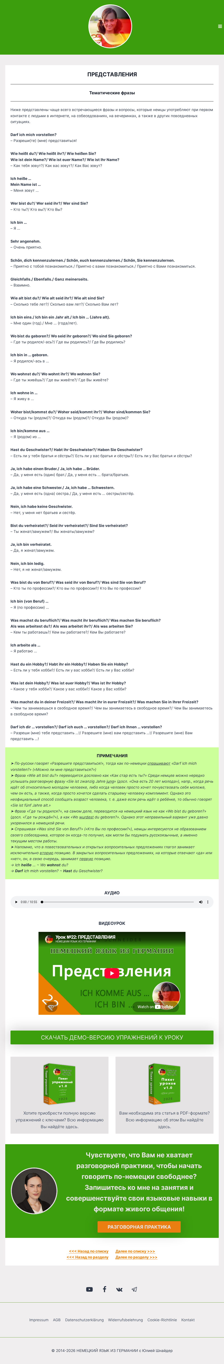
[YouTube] (89, 1289)
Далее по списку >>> (135, 1251)
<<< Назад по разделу (87, 1257)
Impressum (39, 1320)
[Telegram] (134, 1289)
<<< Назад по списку (88, 1251)
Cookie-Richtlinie (162, 1320)
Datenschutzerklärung (84, 1320)
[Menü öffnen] (220, 26)
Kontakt (188, 1320)
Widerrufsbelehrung (125, 1320)
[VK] (119, 1289)
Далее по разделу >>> (137, 1257)
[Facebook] (104, 1289)
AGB (57, 1320)
